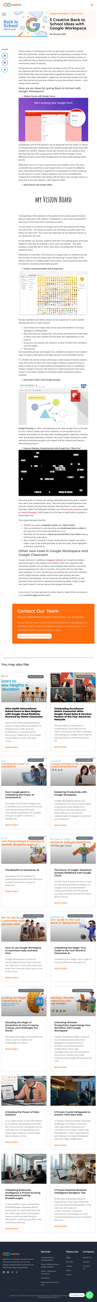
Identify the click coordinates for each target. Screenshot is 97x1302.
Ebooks (69, 1262)
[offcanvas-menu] (92, 5)
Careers (86, 1262)
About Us (87, 1257)
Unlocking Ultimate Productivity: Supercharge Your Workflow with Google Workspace (72, 1026)
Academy (45, 1278)
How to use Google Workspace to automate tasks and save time (23, 950)
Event (68, 1275)
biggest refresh (55, 560)
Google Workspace (59, 13)
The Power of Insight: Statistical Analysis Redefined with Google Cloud (72, 873)
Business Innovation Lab (50, 1283)
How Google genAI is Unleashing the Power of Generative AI (19, 795)
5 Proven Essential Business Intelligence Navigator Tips (70, 1191)
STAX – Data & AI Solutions (48, 1272)
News (68, 1270)
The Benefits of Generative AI (22, 870)
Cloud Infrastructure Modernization (50, 1265)
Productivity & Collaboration (47, 1258)
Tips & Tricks (76, 13)
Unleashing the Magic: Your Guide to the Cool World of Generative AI (70, 950)
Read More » (12, 747)
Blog (68, 1257)
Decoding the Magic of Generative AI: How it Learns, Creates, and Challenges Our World (22, 1026)
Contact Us (86, 1267)
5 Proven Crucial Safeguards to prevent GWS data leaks (72, 1113)
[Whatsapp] (89, 1295)
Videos (69, 1266)
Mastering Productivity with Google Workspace (70, 793)
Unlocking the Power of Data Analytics (22, 1113)
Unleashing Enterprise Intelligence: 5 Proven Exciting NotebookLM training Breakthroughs (22, 1194)
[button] (5, 56)
